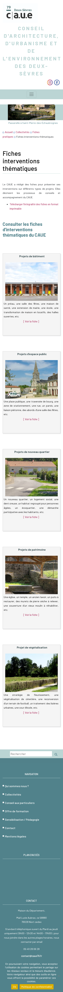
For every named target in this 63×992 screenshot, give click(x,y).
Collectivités (22, 132)
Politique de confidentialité (36, 986)
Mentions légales (15, 836)
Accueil (9, 132)
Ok (14, 986)
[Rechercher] (56, 754)
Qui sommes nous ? (17, 786)
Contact (10, 828)
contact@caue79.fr (31, 955)
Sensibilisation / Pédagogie (22, 819)
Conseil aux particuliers (19, 802)
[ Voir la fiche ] (31, 321)
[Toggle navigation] (31, 94)
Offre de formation (17, 811)
